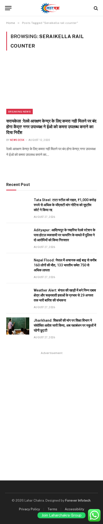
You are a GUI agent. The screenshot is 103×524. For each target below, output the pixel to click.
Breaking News (19, 111)
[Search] (95, 8)
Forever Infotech (77, 500)
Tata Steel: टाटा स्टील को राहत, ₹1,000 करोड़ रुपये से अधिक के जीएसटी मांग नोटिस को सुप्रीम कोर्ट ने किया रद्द (65, 205)
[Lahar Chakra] (51, 8)
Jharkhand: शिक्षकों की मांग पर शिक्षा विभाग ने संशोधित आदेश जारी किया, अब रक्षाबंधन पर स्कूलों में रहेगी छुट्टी (65, 325)
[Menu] (8, 8)
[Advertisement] (51, 407)
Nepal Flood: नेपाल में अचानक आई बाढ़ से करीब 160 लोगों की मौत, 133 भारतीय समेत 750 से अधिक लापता (65, 265)
